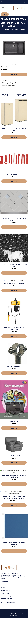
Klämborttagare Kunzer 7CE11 (14, 174)
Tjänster (4, 585)
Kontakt (8, 613)
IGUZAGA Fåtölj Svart (14, 456)
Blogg (3, 613)
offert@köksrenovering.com (21, 2)
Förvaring (10, 64)
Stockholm (4, 2)
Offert (5, 14)
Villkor (12, 613)
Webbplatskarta (14, 615)
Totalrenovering (6, 596)
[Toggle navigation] (3, 8)
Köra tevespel (14, 421)
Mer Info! (14, 74)
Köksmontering (6, 590)
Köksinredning (6, 593)
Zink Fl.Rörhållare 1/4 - (14, 366)
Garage (15, 64)
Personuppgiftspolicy (20, 613)
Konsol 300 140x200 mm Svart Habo (14, 284)
